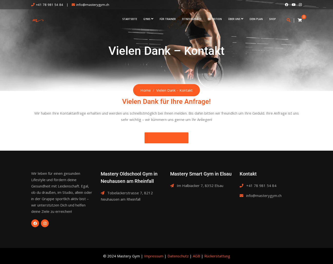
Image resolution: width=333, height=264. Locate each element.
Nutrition (215, 19)
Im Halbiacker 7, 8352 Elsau (200, 185)
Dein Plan (256, 19)
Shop (272, 19)
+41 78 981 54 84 (49, 4)
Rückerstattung (217, 256)
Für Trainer (168, 19)
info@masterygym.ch (92, 4)
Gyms (146, 19)
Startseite (129, 19)
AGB (196, 256)
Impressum (153, 256)
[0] (300, 20)
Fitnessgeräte (191, 19)
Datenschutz (178, 256)
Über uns (234, 19)
